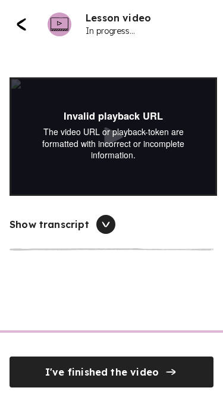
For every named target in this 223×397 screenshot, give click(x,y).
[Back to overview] (21, 24)
